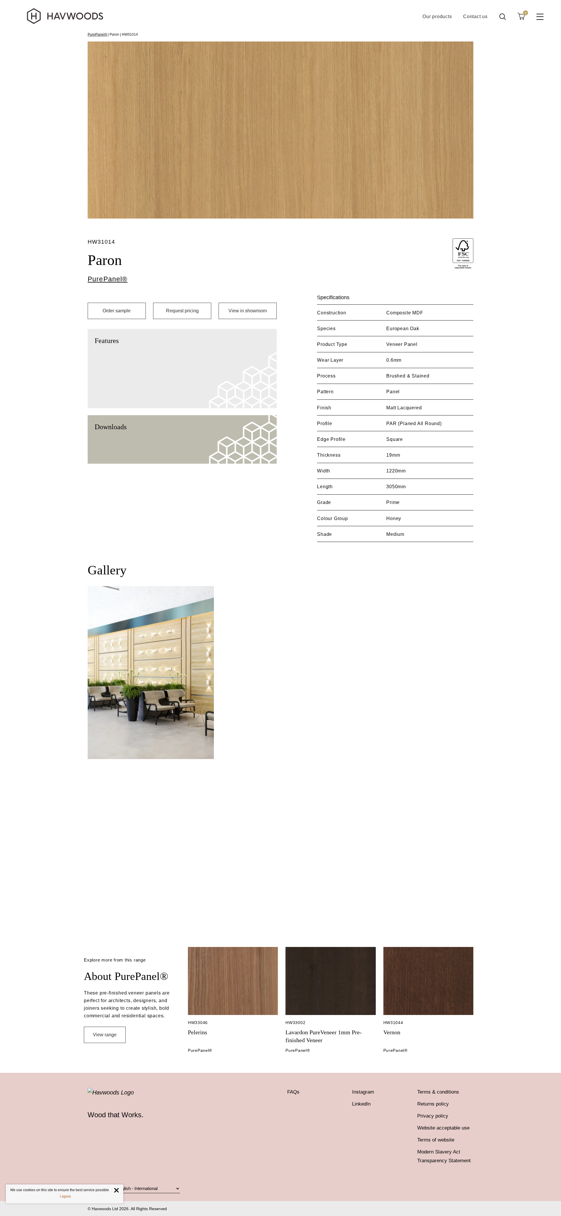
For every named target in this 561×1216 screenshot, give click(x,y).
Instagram (363, 1092)
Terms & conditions (438, 1092)
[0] (521, 16)
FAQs (293, 1092)
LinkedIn (361, 1104)
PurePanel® (97, 34)
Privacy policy (432, 1116)
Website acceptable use (443, 1128)
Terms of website (435, 1140)
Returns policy (433, 1104)
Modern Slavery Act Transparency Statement (444, 1156)
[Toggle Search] (502, 16)
